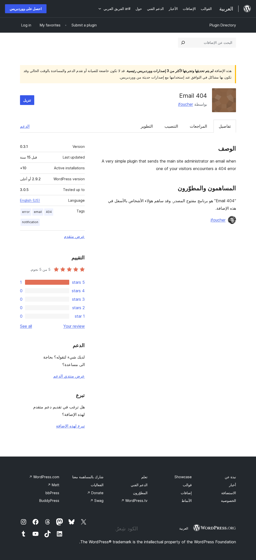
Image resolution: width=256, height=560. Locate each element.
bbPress (52, 493)
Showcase (183, 477)
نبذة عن (230, 477)
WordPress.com (44, 477)
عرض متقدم (74, 236)
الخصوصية (228, 500)
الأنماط (187, 500)
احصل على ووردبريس (26, 8)
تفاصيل (225, 126)
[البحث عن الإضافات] (183, 43)
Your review (74, 326)
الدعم (25, 126)
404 (49, 212)
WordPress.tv (134, 500)
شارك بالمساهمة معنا (88, 477)
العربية (183, 528)
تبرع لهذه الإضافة (70, 425)
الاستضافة (228, 493)
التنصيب (171, 126)
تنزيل (27, 100)
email (38, 212)
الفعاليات (97, 485)
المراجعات (198, 126)
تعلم (144, 477)
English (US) (30, 200)
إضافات (186, 493)
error (26, 212)
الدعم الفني (139, 485)
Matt (53, 485)
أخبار (232, 485)
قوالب (187, 485)
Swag (97, 500)
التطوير (147, 126)
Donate (95, 493)
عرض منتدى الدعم (69, 375)
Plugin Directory (223, 25)
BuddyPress (49, 500)
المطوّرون (140, 493)
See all (26, 326)
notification (30, 222)
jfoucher (185, 104)
